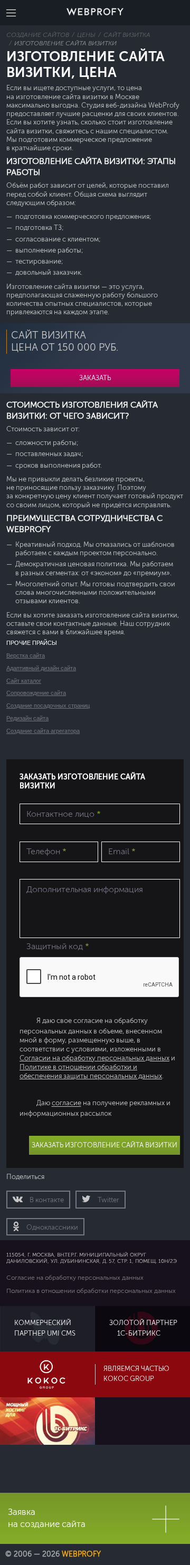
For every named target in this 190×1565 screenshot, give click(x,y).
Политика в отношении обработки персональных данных (91, 1290)
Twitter (107, 1200)
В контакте (46, 1200)
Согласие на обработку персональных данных (75, 1277)
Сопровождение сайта (36, 693)
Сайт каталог (23, 681)
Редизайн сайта (27, 718)
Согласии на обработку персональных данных (94, 1058)
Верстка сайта (25, 655)
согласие (66, 1103)
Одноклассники (51, 1227)
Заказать (95, 378)
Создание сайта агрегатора (43, 731)
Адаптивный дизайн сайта (41, 668)
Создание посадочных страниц (48, 705)
